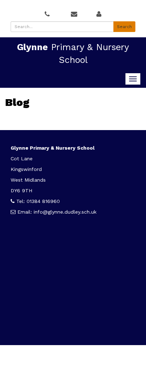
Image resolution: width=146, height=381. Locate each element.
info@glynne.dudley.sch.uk (65, 212)
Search (124, 26)
